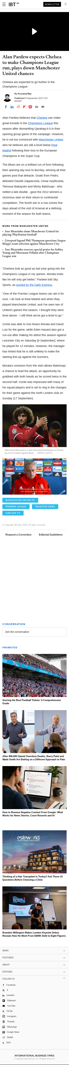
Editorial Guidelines (51, 534)
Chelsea (42, 117)
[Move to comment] (43, 107)
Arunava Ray (24, 93)
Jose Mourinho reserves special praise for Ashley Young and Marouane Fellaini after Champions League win (32, 253)
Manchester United (51, 139)
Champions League (40, 123)
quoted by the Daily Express (34, 285)
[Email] (36, 107)
